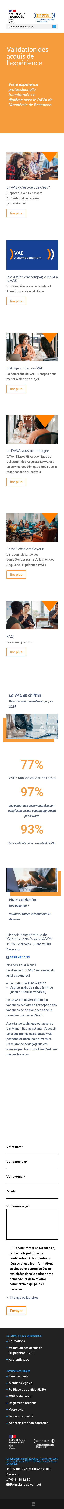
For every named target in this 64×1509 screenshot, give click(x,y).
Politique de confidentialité (27, 1389)
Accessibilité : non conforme (28, 1423)
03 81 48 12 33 (20, 957)
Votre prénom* (16, 1161)
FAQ (10, 636)
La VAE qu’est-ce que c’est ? (28, 187)
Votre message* (17, 1206)
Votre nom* (14, 1147)
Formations (17, 1341)
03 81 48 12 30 (20, 1479)
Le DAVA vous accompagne (27, 450)
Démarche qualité (21, 1416)
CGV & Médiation (20, 1396)
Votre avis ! (16, 1409)
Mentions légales (20, 1383)
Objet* (11, 1191)
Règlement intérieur (22, 1403)
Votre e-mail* (16, 1176)
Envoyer (16, 1311)
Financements (19, 1376)
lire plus (16, 213)
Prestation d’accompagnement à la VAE (32, 278)
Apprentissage (19, 1359)
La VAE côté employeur (25, 549)
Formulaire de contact (25, 1484)
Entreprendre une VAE (24, 368)
